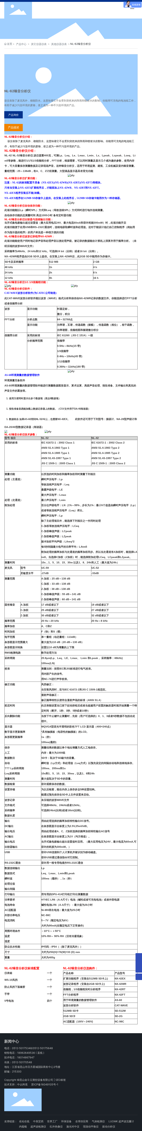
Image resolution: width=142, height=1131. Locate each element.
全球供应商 (81, 1121)
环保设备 (66, 1121)
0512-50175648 (43, 1048)
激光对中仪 (72, 1126)
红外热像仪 (56, 1126)
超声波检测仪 (38, 1126)
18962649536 (26, 1052)
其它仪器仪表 (39, 44)
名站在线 (24, 1121)
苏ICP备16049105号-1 (44, 1084)
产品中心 (21, 44)
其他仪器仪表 (59, 44)
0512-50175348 (22, 1048)
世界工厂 (52, 1121)
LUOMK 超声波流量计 (121, 1121)
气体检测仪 (98, 1121)
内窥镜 (23, 1126)
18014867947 (25, 1057)
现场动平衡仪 (91, 1126)
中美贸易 (38, 1121)
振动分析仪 (108, 1126)
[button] (60, 35)
